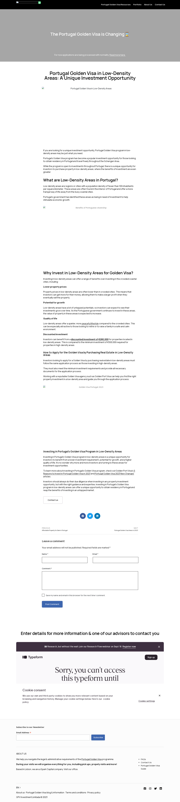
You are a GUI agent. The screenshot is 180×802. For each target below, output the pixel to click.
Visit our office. (71, 769)
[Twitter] (155, 788)
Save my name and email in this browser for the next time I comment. (75, 595)
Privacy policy (93, 792)
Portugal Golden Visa (91, 759)
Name (45, 554)
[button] (53, 500)
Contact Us (160, 4)
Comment (47, 568)
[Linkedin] (160, 788)
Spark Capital (47, 769)
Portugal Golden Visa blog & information (45, 792)
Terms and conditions (75, 792)
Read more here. (118, 54)
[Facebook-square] (145, 788)
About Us (148, 4)
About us (20, 792)
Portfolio (137, 4)
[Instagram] (150, 788)
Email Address (23, 732)
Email (95, 554)
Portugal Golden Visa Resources (116, 4)
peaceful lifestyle (90, 323)
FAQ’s (143, 759)
